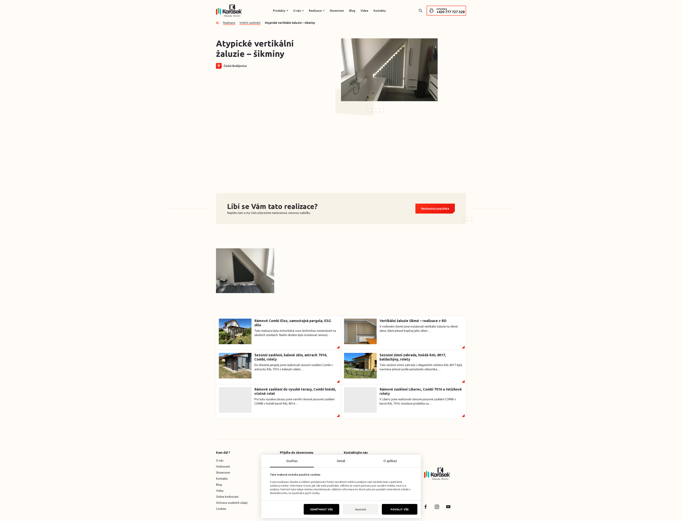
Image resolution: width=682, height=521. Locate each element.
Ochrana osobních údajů (232, 502)
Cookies (221, 508)
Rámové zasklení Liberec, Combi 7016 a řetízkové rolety (421, 391)
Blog (352, 10)
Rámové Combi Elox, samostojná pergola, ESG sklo (292, 323)
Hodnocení (223, 466)
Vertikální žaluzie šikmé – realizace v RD (413, 321)
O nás (297, 10)
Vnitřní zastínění (250, 22)
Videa (364, 10)
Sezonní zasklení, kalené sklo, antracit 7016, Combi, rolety (290, 357)
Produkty (279, 10)
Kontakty (380, 10)
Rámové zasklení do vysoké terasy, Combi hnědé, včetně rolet (295, 391)
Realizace (315, 10)
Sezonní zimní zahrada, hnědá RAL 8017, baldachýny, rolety (413, 357)
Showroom (337, 10)
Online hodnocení (227, 496)
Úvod (217, 23)
